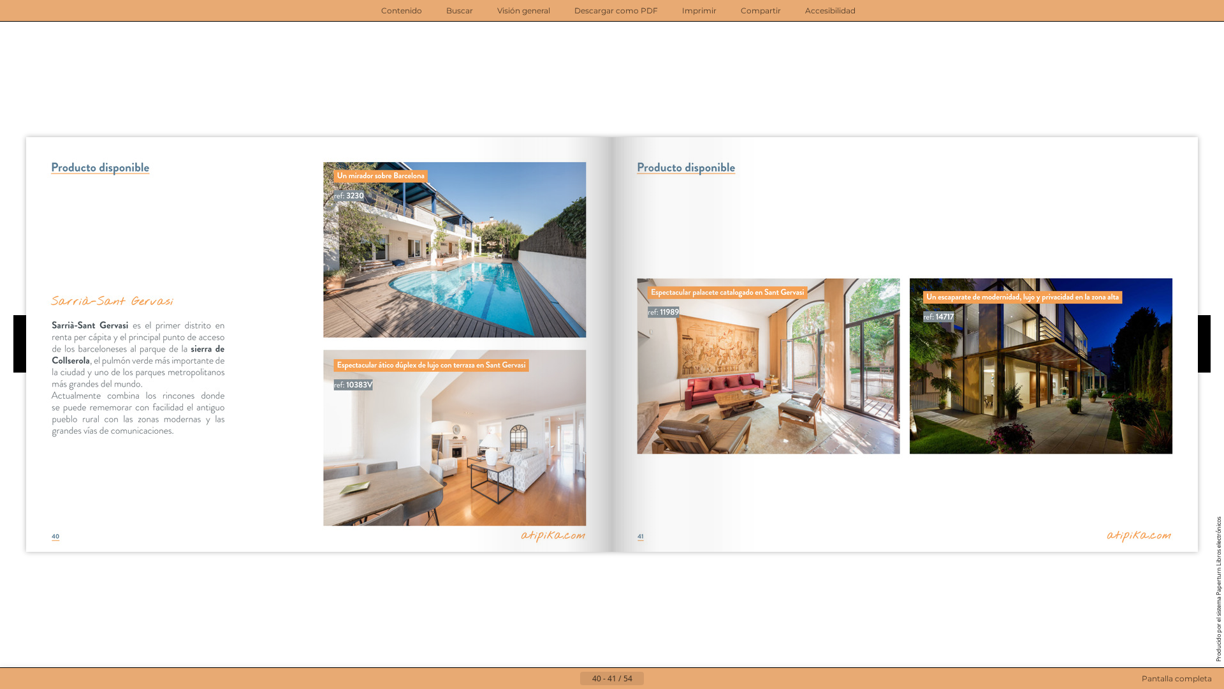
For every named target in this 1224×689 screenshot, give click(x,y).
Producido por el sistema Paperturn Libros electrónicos (1218, 589)
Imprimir (699, 10)
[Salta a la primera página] (549, 679)
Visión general (523, 10)
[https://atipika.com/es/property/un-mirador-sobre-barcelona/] (454, 250)
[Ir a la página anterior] (570, 679)
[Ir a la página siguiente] (654, 679)
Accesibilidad (830, 10)
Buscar (459, 10)
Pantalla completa (1177, 678)
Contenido (401, 10)
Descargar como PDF (616, 10)
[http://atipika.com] (554, 533)
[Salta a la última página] (674, 679)
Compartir (761, 10)
